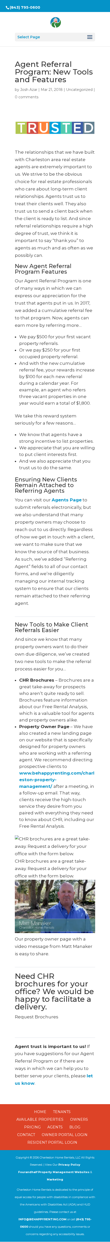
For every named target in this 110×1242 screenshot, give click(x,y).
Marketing (55, 1179)
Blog (74, 1127)
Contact (26, 1134)
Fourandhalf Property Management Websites (54, 1172)
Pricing (32, 1127)
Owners (79, 1119)
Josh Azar (28, 89)
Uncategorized (79, 89)
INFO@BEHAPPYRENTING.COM (42, 1219)
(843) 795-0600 (25, 7)
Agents (55, 1127)
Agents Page (67, 499)
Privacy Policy (69, 1164)
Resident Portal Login (52, 1142)
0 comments (26, 97)
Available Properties (39, 1119)
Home (40, 1112)
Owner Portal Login (64, 1134)
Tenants (62, 1112)
